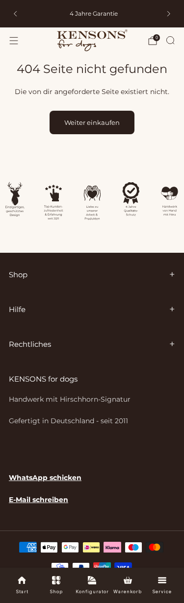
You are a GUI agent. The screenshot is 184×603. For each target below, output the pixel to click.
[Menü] (14, 41)
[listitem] (92, 13)
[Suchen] (170, 40)
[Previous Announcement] (15, 14)
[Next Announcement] (169, 14)
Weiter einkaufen (92, 122)
